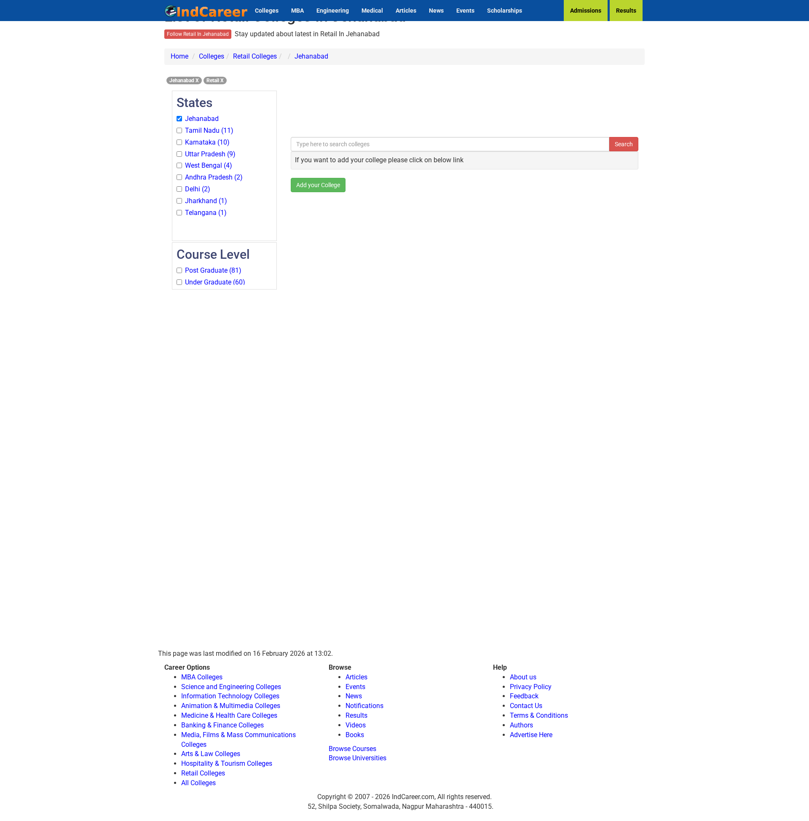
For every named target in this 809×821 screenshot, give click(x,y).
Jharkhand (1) (206, 201)
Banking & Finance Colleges (222, 725)
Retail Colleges (255, 56)
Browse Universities (357, 758)
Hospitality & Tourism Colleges (226, 763)
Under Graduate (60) (215, 282)
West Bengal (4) (208, 165)
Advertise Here (531, 735)
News (436, 10)
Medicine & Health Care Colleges (229, 715)
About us (523, 677)
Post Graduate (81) (213, 270)
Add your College (318, 185)
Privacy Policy (531, 687)
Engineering (332, 10)
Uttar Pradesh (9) (210, 154)
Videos (356, 725)
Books (355, 735)
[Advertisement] (224, 417)
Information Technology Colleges (230, 696)
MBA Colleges (201, 677)
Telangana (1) (206, 213)
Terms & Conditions (539, 715)
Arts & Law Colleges (210, 754)
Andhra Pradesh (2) (214, 177)
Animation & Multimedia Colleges (230, 706)
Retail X (215, 80)
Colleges (267, 10)
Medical (372, 10)
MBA (297, 10)
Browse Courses (352, 749)
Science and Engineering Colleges (231, 687)
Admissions (585, 10)
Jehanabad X (184, 80)
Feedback (524, 696)
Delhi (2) (197, 189)
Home (179, 56)
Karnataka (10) (207, 142)
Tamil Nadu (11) (209, 130)
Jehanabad (311, 56)
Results (626, 10)
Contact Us (526, 706)
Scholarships (504, 10)
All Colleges (198, 783)
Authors (521, 725)
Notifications (364, 706)
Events (465, 10)
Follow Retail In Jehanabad (198, 34)
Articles (406, 10)
